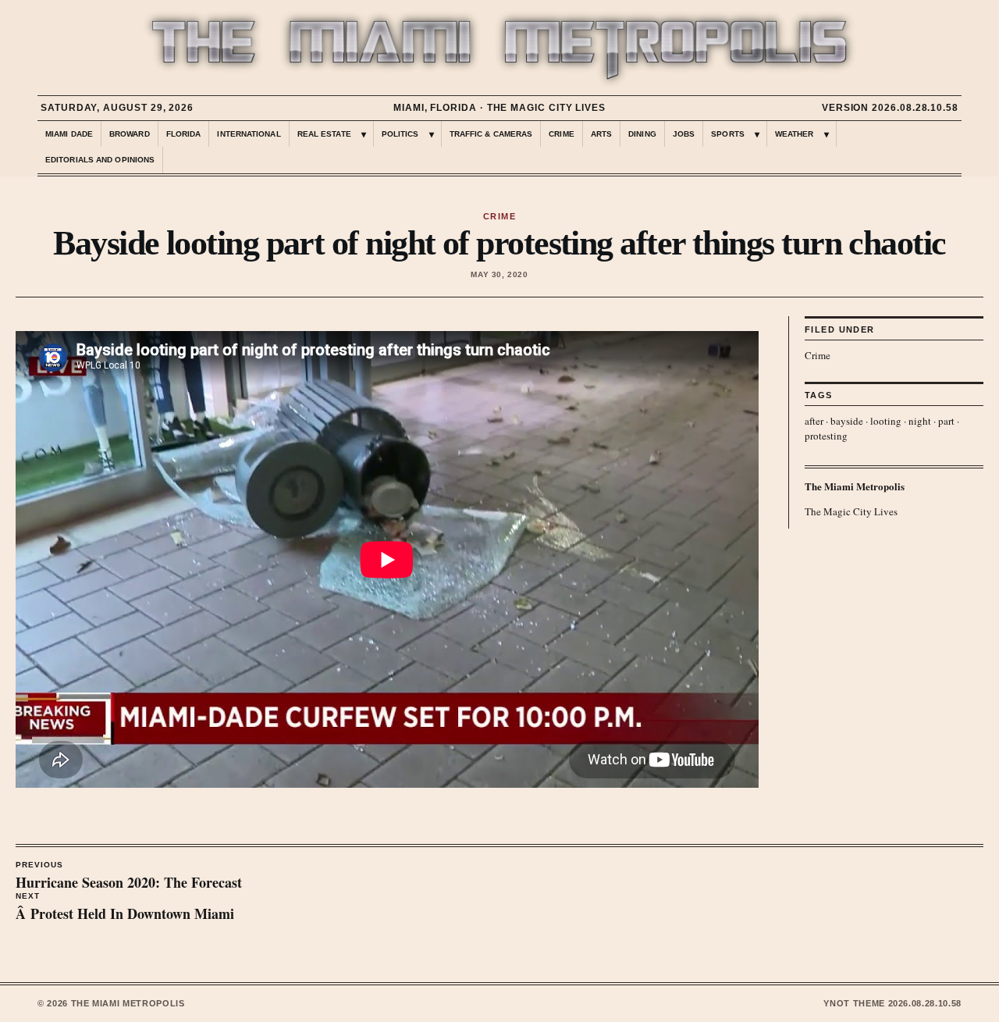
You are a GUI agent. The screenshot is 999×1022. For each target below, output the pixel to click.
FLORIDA (183, 134)
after (814, 421)
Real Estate (324, 134)
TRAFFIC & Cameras (491, 134)
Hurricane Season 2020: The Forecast (129, 876)
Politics (400, 134)
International (248, 134)
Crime (817, 355)
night (919, 421)
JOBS (684, 134)
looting (885, 421)
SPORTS (728, 134)
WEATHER (794, 134)
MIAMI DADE (69, 134)
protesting (826, 436)
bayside (846, 421)
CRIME (561, 134)
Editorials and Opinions (100, 159)
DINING (642, 134)
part (946, 421)
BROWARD (129, 134)
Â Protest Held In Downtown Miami (125, 908)
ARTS (601, 134)
